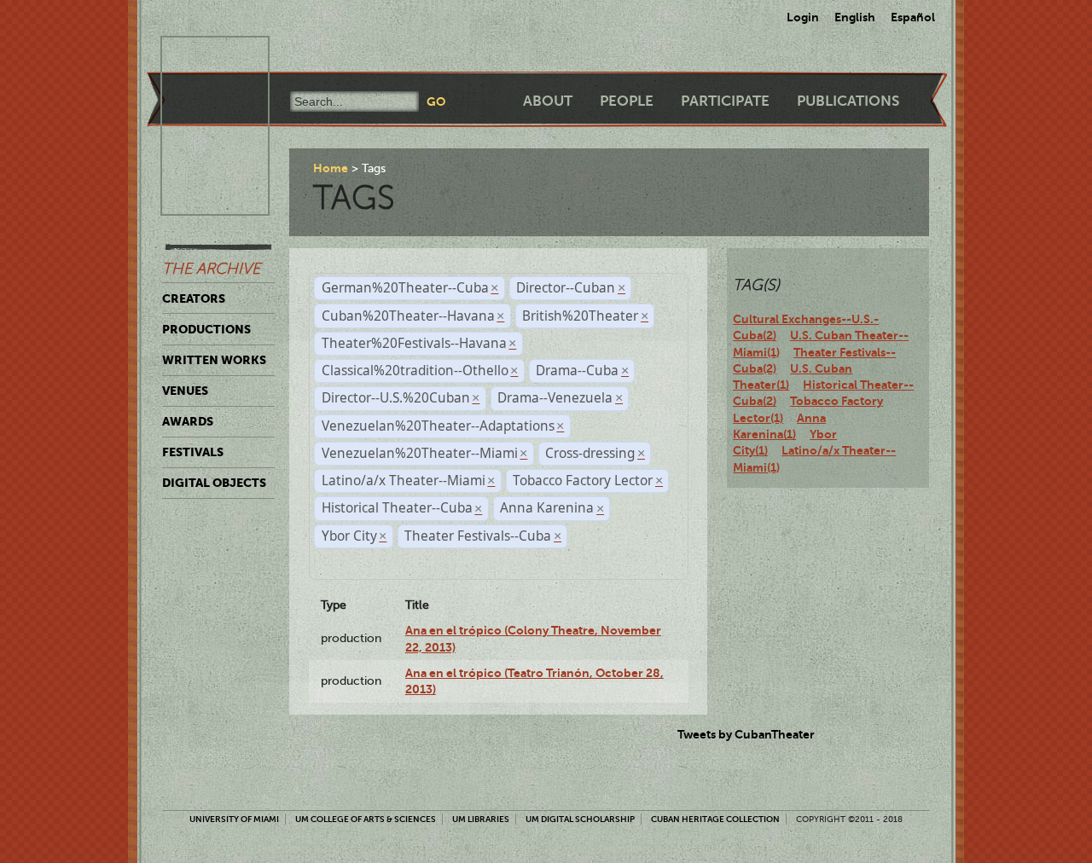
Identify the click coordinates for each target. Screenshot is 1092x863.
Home (330, 168)
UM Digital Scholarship (580, 819)
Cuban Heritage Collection (715, 819)
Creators (193, 298)
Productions (206, 329)
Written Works (214, 360)
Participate (725, 101)
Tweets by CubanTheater (746, 734)
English (854, 17)
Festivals (193, 452)
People (626, 101)
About (547, 101)
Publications (848, 101)
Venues (185, 390)
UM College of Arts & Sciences (365, 819)
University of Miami (234, 819)
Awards (187, 421)
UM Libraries (480, 819)
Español (913, 17)
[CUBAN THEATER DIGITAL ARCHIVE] (199, 56)
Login (803, 17)
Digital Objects (214, 482)
